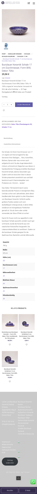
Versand (7, 78)
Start (4, 54)
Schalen (27, 54)
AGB (3, 452)
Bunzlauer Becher (24, 407)
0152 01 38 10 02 (8, 421)
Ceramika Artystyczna (26, 434)
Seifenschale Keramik (26, 420)
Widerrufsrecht (7, 444)
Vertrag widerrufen (10, 461)
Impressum (6, 442)
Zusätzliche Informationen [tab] (12, 144)
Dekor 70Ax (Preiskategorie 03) (21, 124)
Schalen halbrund (8, 56)
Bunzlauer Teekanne (25, 415)
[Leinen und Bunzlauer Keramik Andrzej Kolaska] (11, 2)
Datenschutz (6, 447)
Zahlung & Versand (9, 450)
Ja (4, 276)
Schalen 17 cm (22, 56)
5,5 (4, 261)
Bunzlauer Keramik (15, 54)
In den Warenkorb (24, 105)
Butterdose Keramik (25, 410)
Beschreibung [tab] (8, 138)
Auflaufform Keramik (25, 412)
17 (4, 268)
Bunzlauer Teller (24, 418)
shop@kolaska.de (8, 424)
